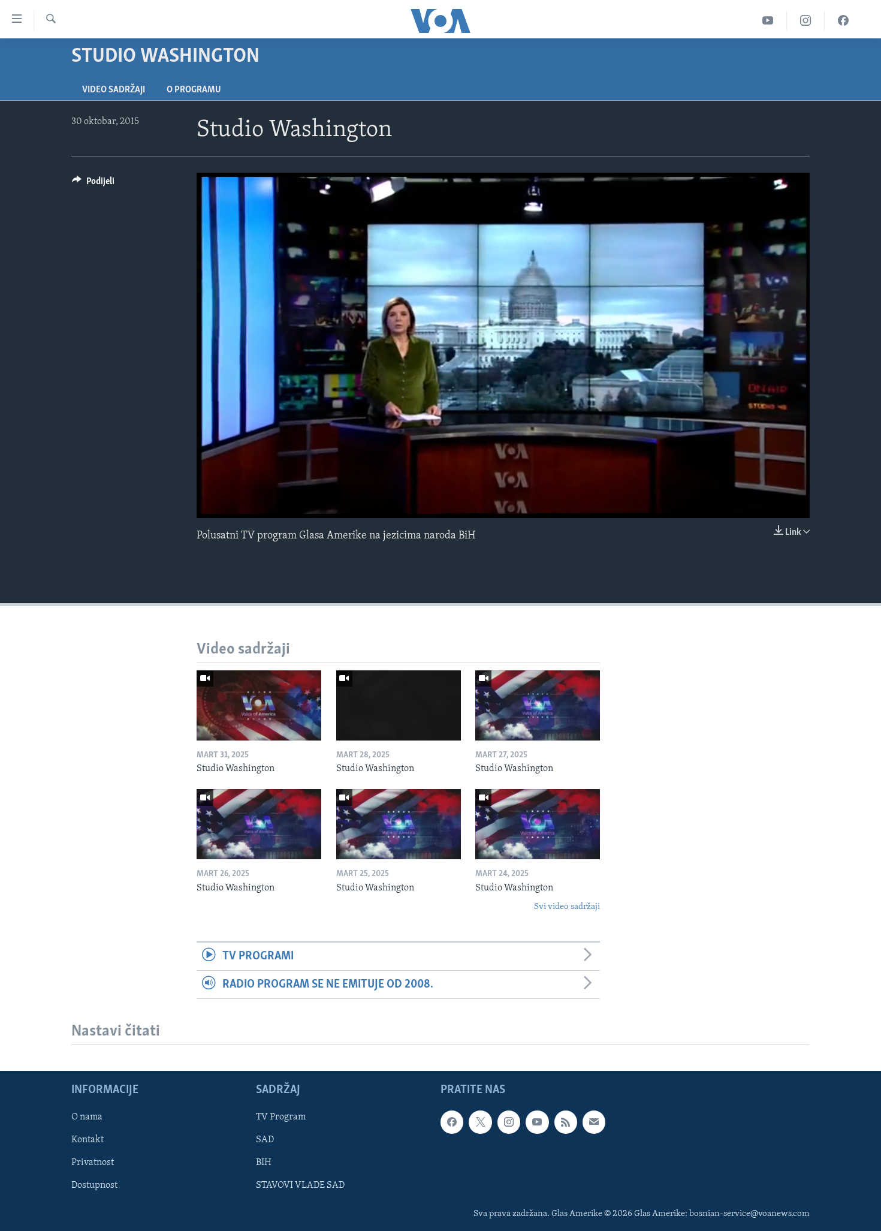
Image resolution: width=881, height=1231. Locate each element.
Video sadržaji (113, 90)
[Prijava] (594, 1121)
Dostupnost (94, 1186)
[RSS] (565, 1121)
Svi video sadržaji (567, 906)
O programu (194, 90)
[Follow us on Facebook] (452, 1121)
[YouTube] (768, 20)
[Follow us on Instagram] (508, 1121)
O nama (86, 1117)
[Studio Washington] (259, 705)
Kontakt (87, 1140)
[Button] (93, 184)
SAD (265, 1140)
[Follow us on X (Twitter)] (480, 1121)
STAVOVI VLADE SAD (300, 1186)
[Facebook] (843, 20)
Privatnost (92, 1163)
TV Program (281, 1117)
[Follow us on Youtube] (537, 1121)
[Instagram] (806, 20)
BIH (263, 1163)
